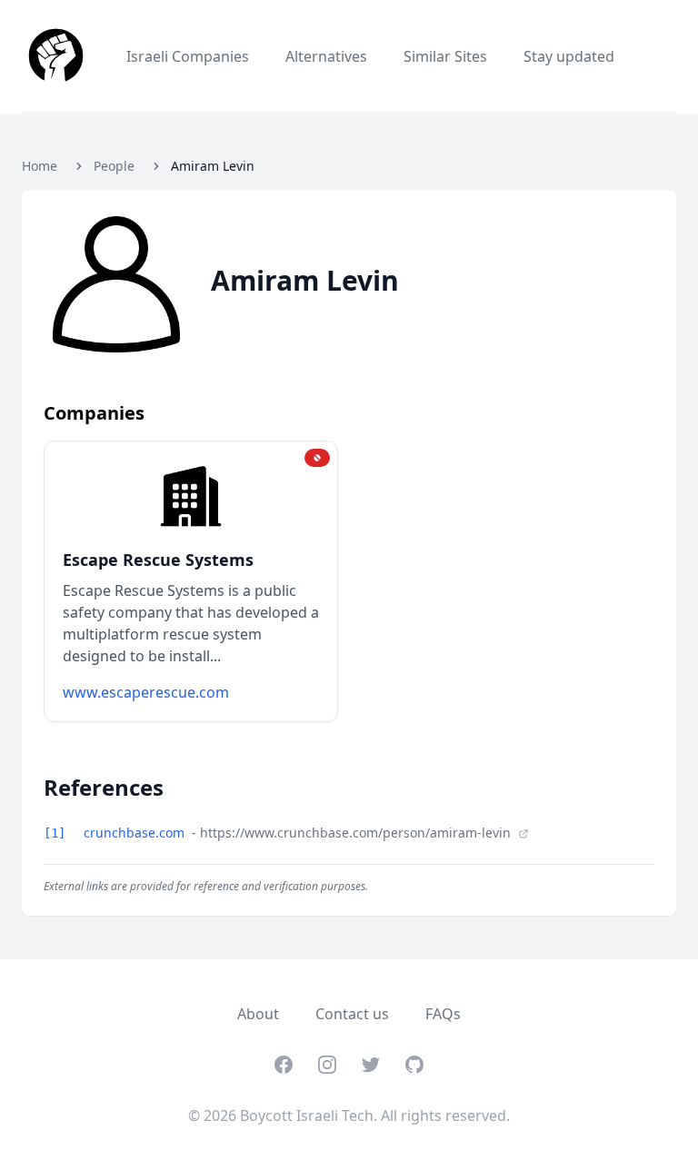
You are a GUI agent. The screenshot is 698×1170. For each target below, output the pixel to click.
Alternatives (326, 56)
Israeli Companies (187, 56)
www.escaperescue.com (146, 692)
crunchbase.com (136, 832)
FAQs (443, 1014)
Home (39, 165)
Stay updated (569, 56)
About (258, 1014)
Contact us (352, 1014)
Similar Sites (445, 56)
